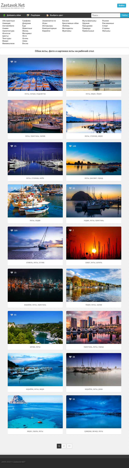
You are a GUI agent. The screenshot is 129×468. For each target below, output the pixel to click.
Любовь (66, 26)
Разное (105, 21)
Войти (121, 5)
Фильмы (106, 31)
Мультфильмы (89, 21)
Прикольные (88, 31)
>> (69, 446)
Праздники (87, 26)
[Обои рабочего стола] (12, 9)
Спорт (105, 26)
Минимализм (8, 43)
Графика (26, 21)
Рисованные (108, 23)
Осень (25, 38)
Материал (27, 33)
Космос (65, 21)
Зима (24, 41)
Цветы (5, 36)
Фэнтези (6, 33)
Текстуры (6, 38)
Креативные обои (70, 23)
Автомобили (8, 26)
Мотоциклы (67, 28)
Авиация (6, 23)
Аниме (5, 28)
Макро (5, 41)
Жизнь (25, 31)
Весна (25, 43)
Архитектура (8, 31)
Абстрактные (8, 21)
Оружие (86, 23)
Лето (24, 36)
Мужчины (66, 31)
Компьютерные (49, 28)
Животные (27, 28)
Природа (86, 28)
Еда (24, 26)
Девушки (26, 23)
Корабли (46, 31)
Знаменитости (49, 21)
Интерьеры (47, 26)
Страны (105, 28)
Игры (44, 23)
